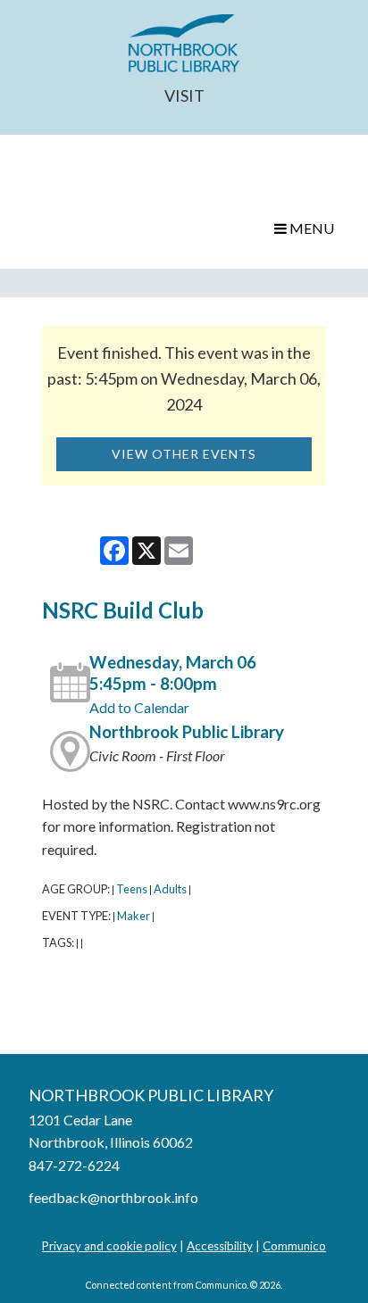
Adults (170, 889)
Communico (294, 1246)
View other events (184, 453)
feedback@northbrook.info (113, 1197)
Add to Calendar (139, 707)
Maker (133, 916)
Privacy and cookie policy (109, 1246)
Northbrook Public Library (186, 732)
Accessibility (220, 1246)
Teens (131, 889)
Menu (310, 228)
